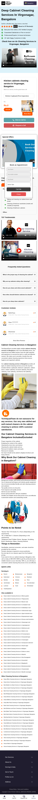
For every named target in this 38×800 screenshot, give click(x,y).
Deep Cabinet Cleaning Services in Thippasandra (16, 599)
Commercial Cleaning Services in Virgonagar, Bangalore (18, 731)
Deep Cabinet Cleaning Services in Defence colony (17, 651)
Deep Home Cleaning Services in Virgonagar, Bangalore (18, 682)
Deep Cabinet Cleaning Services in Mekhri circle (16, 631)
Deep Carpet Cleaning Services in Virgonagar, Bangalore (18, 688)
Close (19, 194)
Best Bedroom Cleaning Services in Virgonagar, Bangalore (18, 729)
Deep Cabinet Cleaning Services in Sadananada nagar (17, 610)
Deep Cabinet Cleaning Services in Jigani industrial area (18, 613)
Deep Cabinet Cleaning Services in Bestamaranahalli (17, 666)
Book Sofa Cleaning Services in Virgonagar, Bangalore (17, 705)
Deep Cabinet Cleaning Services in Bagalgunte (15, 663)
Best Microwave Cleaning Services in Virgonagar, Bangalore (19, 720)
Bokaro (17, 583)
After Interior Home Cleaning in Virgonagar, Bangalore (17, 740)
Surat (16, 585)
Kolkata (17, 580)
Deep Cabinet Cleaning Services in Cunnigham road (17, 604)
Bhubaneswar (18, 574)
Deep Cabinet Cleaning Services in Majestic (15, 654)
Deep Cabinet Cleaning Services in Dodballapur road (17, 607)
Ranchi (5, 574)
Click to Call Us (20, 120)
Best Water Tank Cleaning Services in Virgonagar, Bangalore (19, 711)
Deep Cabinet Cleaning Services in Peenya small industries (19, 619)
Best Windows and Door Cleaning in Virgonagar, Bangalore (18, 708)
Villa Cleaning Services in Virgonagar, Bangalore (16, 737)
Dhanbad (29, 577)
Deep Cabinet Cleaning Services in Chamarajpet (16, 639)
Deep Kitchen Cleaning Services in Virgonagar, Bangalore (18, 696)
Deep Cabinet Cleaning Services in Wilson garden (16, 596)
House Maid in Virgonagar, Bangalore (13, 743)
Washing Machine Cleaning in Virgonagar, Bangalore (17, 717)
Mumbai (6, 580)
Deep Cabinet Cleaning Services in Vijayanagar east (17, 622)
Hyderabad (6, 577)
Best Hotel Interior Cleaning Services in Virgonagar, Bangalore (19, 714)
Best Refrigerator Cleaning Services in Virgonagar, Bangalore (19, 693)
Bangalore (29, 574)
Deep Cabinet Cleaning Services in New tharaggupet (17, 657)
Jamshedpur (7, 583)
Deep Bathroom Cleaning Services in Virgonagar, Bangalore (19, 723)
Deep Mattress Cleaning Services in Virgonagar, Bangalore (18, 699)
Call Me (18, 189)
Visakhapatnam (8, 588)
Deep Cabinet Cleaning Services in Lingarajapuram (17, 625)
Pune (28, 580)
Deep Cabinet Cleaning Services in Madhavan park (17, 628)
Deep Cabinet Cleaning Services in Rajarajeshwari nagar (18, 616)
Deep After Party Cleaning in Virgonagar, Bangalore (17, 702)
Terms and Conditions (23, 789)
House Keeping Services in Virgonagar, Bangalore (16, 746)
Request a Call (20, 125)
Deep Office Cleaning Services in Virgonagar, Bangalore (18, 679)
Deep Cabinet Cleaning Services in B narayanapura (17, 634)
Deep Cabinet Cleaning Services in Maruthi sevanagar (17, 672)
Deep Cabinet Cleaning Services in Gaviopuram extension (18, 642)
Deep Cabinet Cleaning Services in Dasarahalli (15, 660)
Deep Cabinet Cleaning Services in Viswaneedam (16, 669)
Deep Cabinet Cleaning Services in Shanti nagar (16, 645)
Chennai (17, 577)
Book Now (27, 113)
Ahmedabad (30, 585)
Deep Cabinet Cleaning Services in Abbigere (15, 648)
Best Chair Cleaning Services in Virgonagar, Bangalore (17, 691)
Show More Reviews (19, 340)
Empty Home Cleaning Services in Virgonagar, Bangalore (18, 734)
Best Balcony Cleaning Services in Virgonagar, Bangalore (18, 726)
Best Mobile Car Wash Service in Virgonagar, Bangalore (18, 685)
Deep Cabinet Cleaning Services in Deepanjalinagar (17, 637)
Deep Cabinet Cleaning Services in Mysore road (16, 601)
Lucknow (6, 585)
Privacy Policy (12, 789)
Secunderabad (30, 583)
